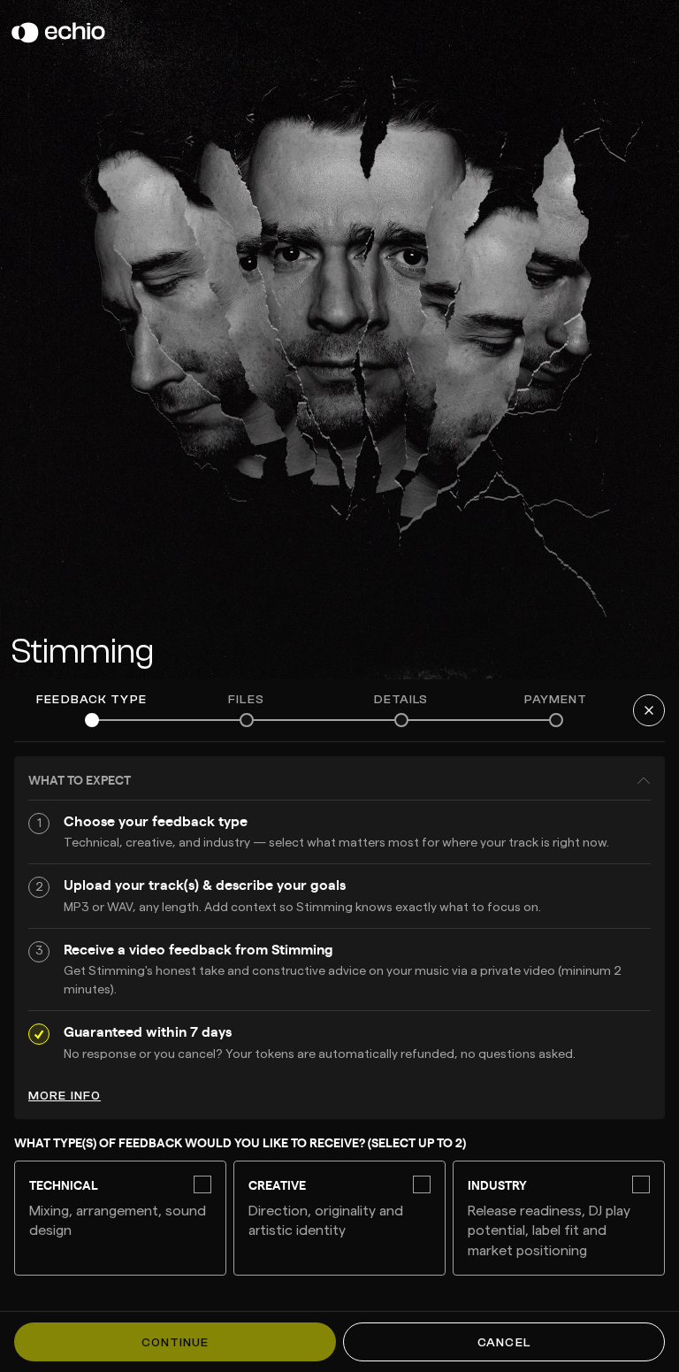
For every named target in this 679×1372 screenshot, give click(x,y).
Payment (556, 700)
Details (401, 700)
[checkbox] (120, 1218)
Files (246, 700)
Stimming (82, 651)
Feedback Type (91, 700)
